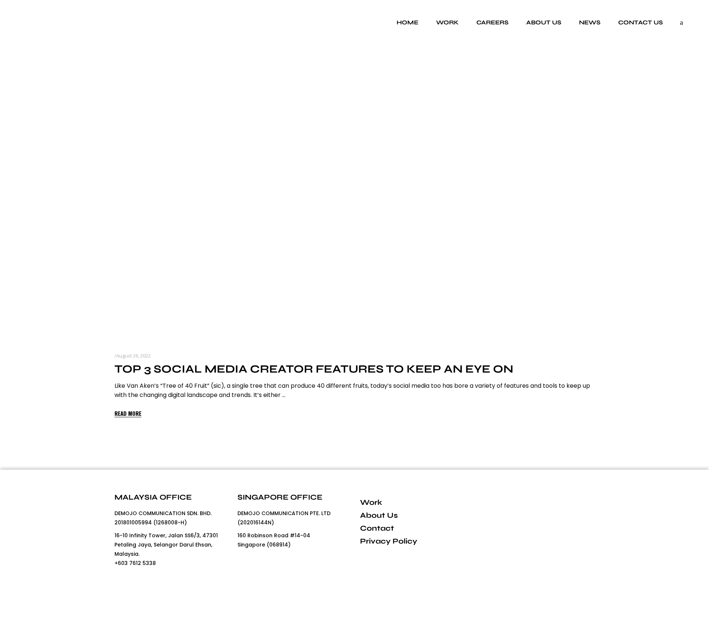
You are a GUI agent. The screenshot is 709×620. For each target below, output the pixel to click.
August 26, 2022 (133, 355)
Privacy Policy (388, 541)
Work (371, 502)
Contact (377, 528)
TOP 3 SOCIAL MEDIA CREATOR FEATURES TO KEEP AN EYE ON (313, 369)
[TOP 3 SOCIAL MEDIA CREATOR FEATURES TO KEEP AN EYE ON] (354, 199)
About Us (379, 515)
